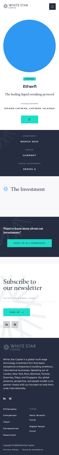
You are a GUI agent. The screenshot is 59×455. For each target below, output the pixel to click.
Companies (10, 415)
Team (6, 422)
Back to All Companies (29, 243)
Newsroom (9, 435)
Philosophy (10, 409)
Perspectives (11, 428)
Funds (33, 409)
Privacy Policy (11, 450)
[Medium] (14, 324)
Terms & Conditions (32, 450)
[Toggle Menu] (52, 6)
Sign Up (15, 312)
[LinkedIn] (6, 324)
